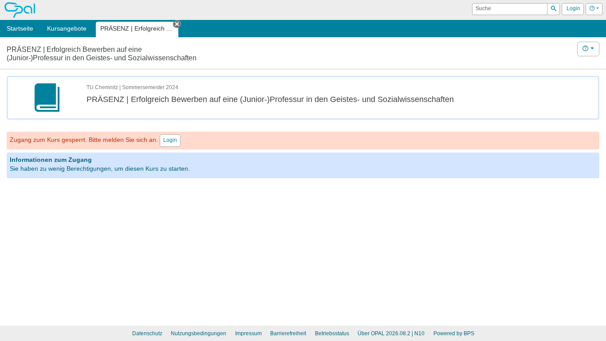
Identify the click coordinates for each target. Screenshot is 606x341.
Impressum (248, 333)
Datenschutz (147, 333)
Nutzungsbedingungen (198, 333)
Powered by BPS (453, 333)
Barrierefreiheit (288, 333)
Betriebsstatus (332, 333)
